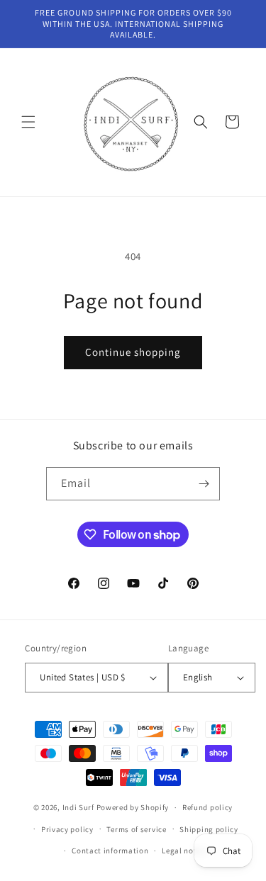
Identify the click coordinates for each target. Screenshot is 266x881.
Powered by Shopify (133, 807)
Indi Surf (78, 807)
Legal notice (184, 850)
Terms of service (136, 829)
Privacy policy (67, 829)
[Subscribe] (203, 483)
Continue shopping (133, 352)
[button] (28, 122)
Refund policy (207, 807)
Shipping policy (208, 829)
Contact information (110, 850)
